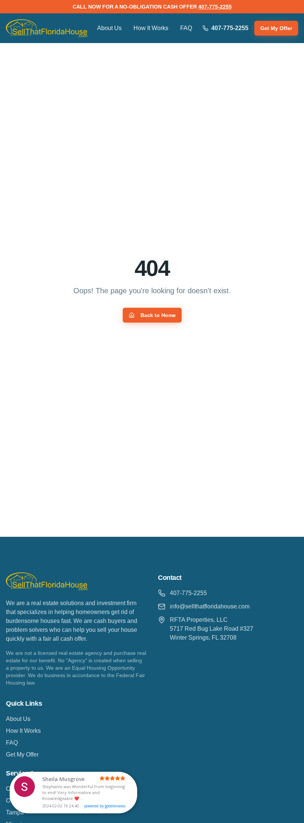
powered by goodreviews (104, 806)
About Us (109, 28)
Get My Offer (276, 28)
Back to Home (158, 315)
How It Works (150, 28)
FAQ (186, 28)
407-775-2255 (215, 7)
